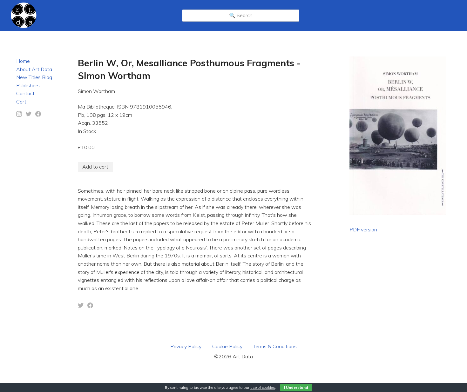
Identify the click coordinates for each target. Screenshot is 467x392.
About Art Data (34, 69)
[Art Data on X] (28, 115)
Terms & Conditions (275, 346)
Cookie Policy (227, 346)
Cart (21, 101)
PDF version (363, 229)
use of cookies (262, 387)
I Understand (296, 387)
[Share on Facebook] (90, 306)
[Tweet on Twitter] (81, 306)
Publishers (28, 85)
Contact (25, 93)
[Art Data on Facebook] (38, 115)
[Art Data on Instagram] (19, 115)
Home (23, 61)
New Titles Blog (34, 77)
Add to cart (95, 166)
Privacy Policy (185, 346)
